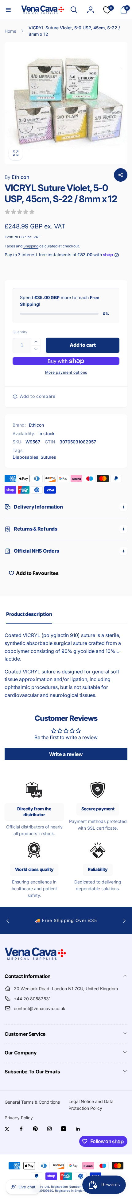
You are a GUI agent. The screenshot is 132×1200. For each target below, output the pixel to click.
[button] (8, 10)
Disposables (25, 457)
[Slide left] (8, 920)
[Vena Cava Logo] (35, 960)
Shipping (30, 246)
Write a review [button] (66, 754)
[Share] (120, 175)
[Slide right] (124, 920)
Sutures (48, 457)
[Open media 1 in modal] (66, 103)
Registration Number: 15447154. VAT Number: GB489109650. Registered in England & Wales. (75, 1188)
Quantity (20, 332)
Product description (29, 614)
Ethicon (17, 177)
